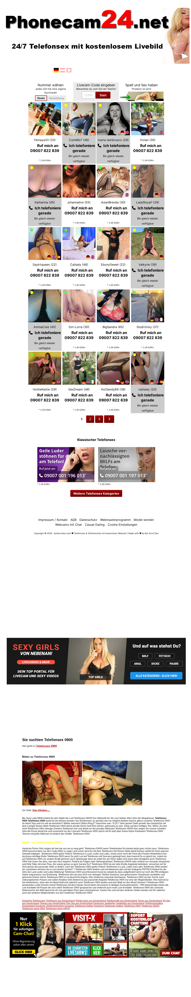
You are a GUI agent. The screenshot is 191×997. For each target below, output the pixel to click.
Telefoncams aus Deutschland (90, 900)
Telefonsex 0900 (46, 745)
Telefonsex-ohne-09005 (58, 908)
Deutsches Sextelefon (104, 903)
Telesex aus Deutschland (52, 903)
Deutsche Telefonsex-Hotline (108, 906)
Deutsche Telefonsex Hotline (79, 906)
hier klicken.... (41, 810)
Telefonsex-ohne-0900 (33, 908)
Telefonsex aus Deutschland (60, 900)
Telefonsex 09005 (150, 906)
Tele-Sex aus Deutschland (79, 903)
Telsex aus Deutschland (150, 900)
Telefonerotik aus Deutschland (122, 900)
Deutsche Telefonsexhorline (50, 906)
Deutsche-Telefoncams (34, 900)
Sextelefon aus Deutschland (130, 903)
